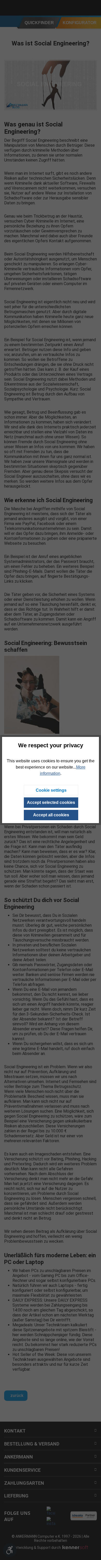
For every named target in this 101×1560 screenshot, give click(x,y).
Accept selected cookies (51, 802)
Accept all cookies (51, 815)
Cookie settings (51, 790)
